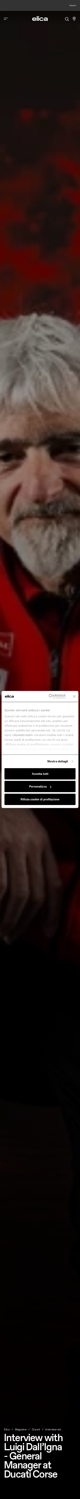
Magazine (21, 1429)
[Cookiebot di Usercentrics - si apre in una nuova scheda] (49, 696)
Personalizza (38, 786)
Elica (7, 1429)
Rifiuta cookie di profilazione (40, 799)
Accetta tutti (40, 773)
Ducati (36, 1429)
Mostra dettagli (57, 761)
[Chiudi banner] (74, 696)
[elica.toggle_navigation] (6, 19)
